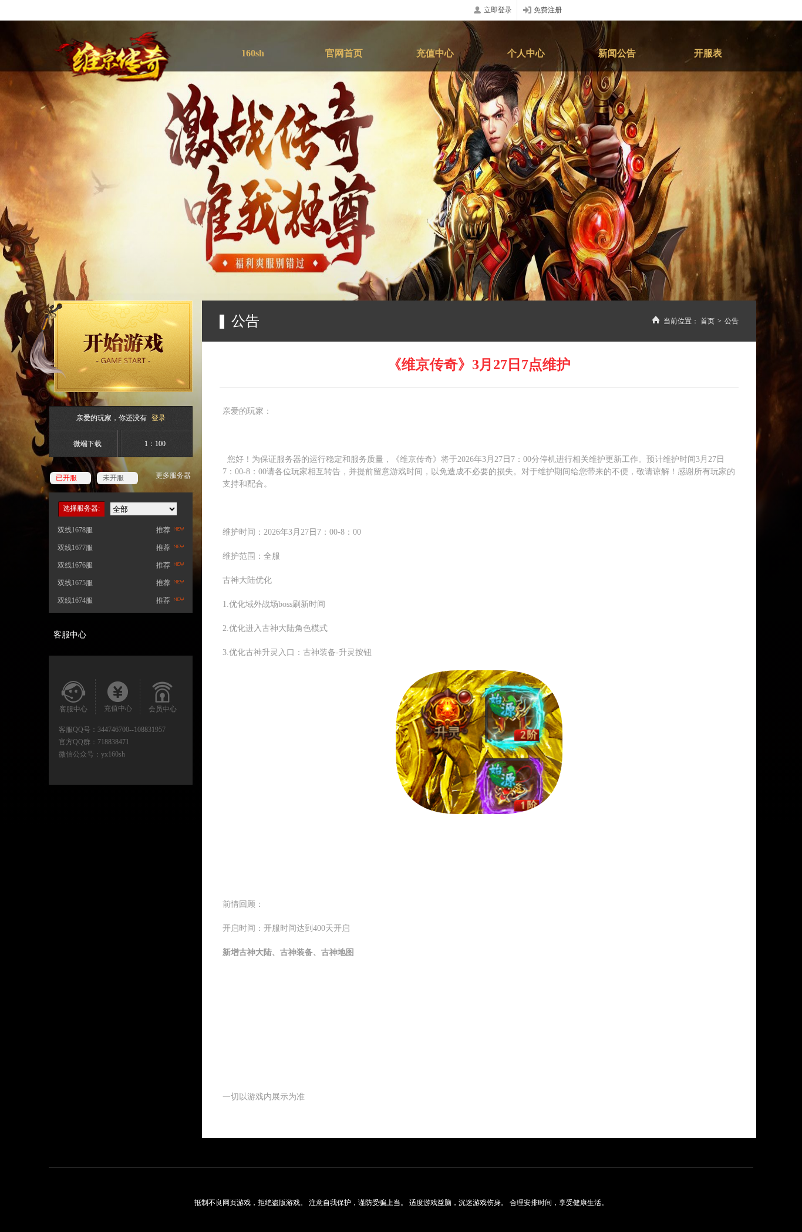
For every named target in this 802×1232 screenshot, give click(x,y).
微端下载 (87, 444)
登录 (158, 418)
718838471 (113, 742)
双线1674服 (75, 600)
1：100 (155, 444)
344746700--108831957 (131, 729)
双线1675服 (75, 583)
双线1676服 (75, 565)
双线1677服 (75, 548)
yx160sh (113, 754)
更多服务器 (173, 475)
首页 (707, 321)
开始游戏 (111, 346)
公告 (732, 321)
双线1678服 (75, 530)
